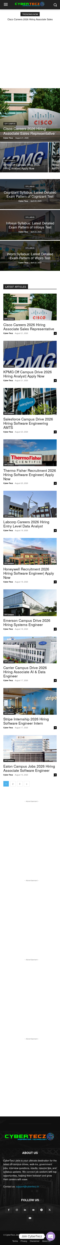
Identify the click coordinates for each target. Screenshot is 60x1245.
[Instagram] (17, 1210)
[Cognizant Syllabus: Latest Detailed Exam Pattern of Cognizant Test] (30, 194)
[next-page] (27, 784)
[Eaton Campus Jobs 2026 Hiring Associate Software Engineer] (30, 748)
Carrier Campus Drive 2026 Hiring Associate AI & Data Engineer (25, 671)
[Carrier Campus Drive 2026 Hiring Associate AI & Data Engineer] (30, 650)
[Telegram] (41, 1210)
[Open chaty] (50, 1236)
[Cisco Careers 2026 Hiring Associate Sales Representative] (30, 115)
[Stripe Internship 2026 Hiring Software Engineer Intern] (30, 701)
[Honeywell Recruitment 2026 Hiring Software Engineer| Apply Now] (30, 551)
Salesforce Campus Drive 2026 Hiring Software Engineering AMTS (28, 423)
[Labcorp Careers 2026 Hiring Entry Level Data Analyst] (30, 504)
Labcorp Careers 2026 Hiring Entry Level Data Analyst (26, 523)
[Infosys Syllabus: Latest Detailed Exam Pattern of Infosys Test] (30, 225)
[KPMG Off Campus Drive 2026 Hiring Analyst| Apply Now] (24, 157)
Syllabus (30, 186)
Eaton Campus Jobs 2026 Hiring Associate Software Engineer (29, 768)
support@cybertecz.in (27, 1186)
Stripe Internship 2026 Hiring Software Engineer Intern (26, 721)
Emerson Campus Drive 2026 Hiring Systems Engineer (26, 622)
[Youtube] (30, 1218)
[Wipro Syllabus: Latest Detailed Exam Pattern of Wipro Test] (30, 256)
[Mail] (33, 1210)
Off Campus (10, 124)
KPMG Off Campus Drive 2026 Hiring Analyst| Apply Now (27, 373)
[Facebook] (8, 1210)
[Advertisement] (30, 52)
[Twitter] (49, 1210)
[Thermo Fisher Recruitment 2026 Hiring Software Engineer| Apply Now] (30, 452)
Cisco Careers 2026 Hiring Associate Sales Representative (28, 326)
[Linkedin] (25, 1210)
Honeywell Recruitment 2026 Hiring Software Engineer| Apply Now (28, 573)
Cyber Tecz (8, 333)
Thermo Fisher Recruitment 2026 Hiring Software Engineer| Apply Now (29, 474)
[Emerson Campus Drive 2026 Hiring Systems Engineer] (30, 602)
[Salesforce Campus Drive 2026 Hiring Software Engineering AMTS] (30, 401)
